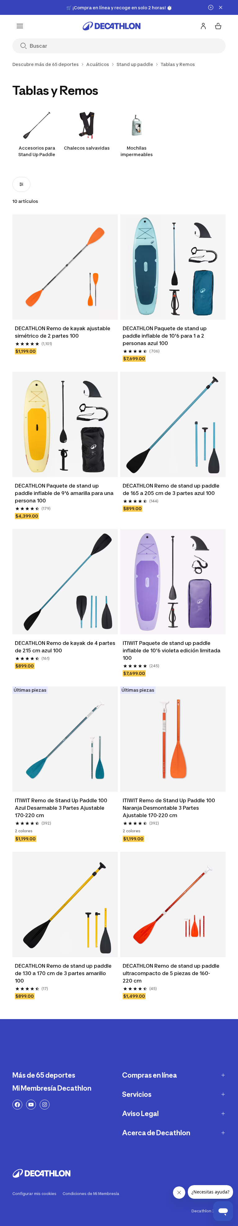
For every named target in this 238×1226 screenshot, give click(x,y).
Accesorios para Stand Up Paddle (36, 151)
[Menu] (19, 26)
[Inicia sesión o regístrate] (203, 26)
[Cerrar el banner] (221, 7)
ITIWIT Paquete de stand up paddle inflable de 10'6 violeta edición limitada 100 (171, 650)
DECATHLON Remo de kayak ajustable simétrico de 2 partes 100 (62, 332)
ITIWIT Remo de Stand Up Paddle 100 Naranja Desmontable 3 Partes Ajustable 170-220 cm (169, 807)
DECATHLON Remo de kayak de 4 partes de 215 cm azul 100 (65, 647)
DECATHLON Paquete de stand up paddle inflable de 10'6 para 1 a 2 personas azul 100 (165, 335)
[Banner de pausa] (211, 7)
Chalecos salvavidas (87, 148)
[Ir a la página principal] (111, 26)
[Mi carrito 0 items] (218, 26)
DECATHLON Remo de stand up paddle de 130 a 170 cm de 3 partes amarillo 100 (63, 973)
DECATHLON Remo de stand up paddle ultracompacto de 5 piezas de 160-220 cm (171, 973)
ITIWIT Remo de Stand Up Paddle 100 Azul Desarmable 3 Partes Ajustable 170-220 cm (61, 807)
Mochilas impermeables (137, 151)
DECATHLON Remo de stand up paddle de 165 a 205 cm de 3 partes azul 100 (171, 489)
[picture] (65, 267)
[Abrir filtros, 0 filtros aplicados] (21, 184)
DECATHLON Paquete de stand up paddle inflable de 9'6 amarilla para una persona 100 (64, 493)
